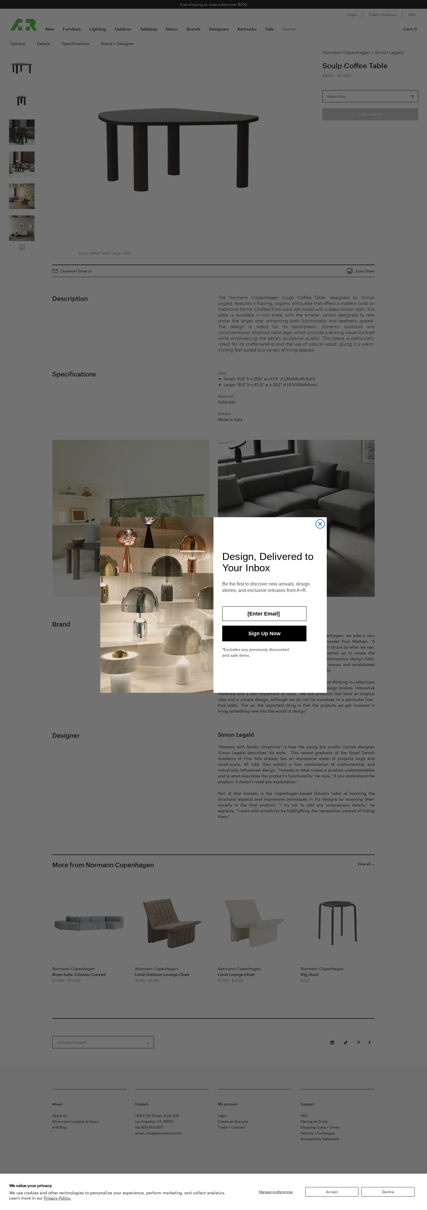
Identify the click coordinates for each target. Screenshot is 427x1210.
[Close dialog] (320, 524)
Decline (388, 1192)
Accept (332, 1192)
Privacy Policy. (57, 1197)
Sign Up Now (264, 633)
